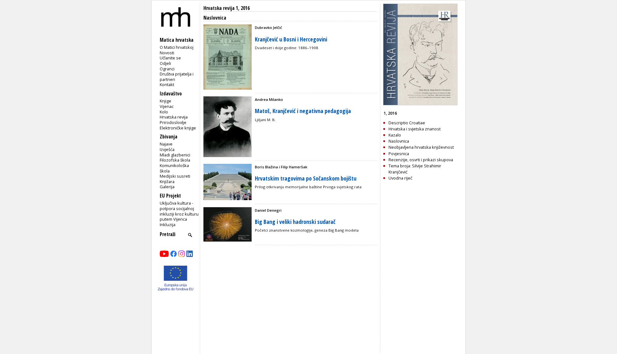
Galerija (167, 187)
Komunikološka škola (174, 168)
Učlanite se (170, 58)
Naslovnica (399, 141)
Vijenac (167, 106)
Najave (166, 144)
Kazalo (395, 135)
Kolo (164, 112)
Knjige (165, 101)
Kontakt (167, 84)
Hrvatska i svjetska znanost (415, 129)
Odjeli (165, 63)
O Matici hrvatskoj (176, 47)
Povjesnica (399, 153)
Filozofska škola (175, 160)
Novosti (167, 53)
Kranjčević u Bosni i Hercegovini (291, 39)
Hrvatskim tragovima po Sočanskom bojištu (305, 178)
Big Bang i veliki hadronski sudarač (295, 222)
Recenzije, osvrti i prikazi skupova (421, 160)
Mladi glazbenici (175, 155)
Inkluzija (167, 224)
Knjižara (167, 181)
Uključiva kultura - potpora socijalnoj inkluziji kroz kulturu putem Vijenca (179, 211)
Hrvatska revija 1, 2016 (226, 8)
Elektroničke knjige (178, 128)
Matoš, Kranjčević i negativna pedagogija (303, 111)
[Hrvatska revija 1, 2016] (420, 104)
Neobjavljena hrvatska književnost (421, 147)
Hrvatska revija (174, 117)
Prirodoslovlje (173, 122)
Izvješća (167, 149)
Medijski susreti (175, 176)
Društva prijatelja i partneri (176, 76)
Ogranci (167, 69)
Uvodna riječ (400, 178)
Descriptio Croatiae (407, 123)
